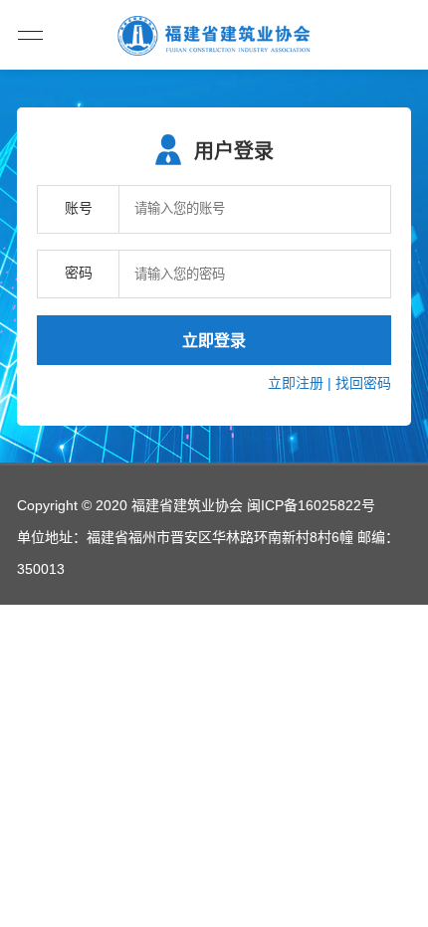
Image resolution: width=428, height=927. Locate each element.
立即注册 (295, 383)
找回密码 (363, 383)
